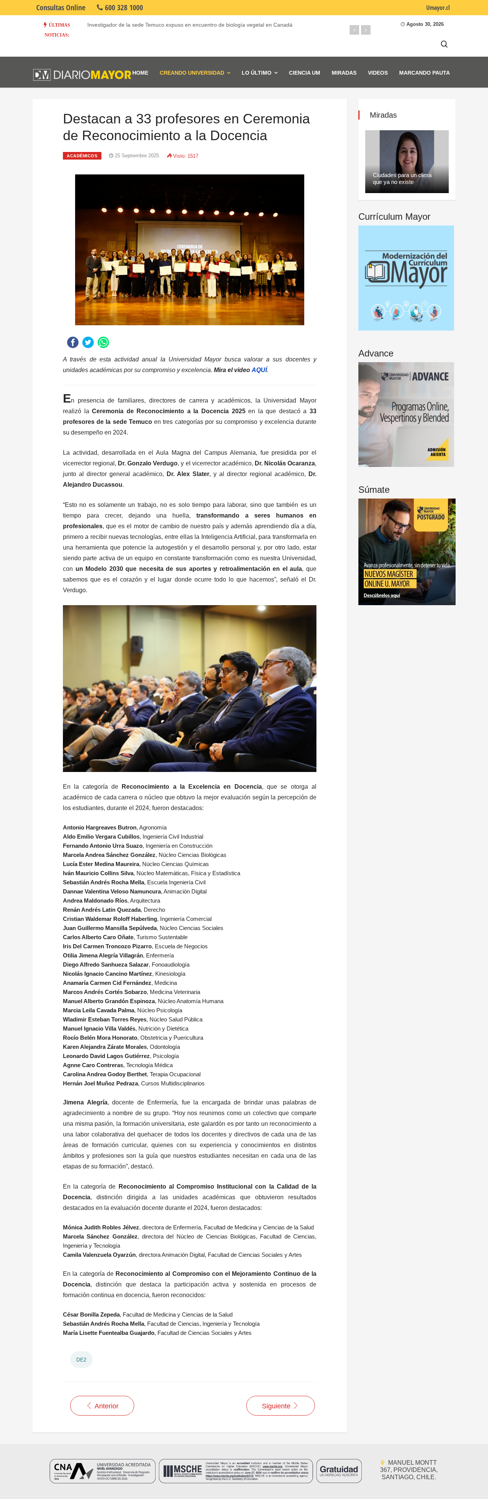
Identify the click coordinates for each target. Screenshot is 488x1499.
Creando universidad (192, 73)
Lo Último (256, 73)
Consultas (60, 7)
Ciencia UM (304, 73)
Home (140, 73)
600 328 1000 (123, 7)
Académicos (82, 155)
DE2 (81, 1360)
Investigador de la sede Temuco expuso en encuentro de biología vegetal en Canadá (189, 24)
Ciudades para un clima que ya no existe (402, 178)
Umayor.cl (438, 7)
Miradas (344, 73)
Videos (378, 73)
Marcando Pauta (424, 73)
